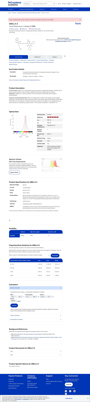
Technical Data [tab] (18, 57)
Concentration (29, 294)
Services (42, 9)
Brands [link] (29, 381)
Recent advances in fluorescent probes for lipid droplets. (28, 334)
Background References (36, 62)
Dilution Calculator (15, 315)
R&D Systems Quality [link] (32, 387)
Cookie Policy (26, 399)
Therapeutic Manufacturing (26, 9)
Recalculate (55, 255)
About (64, 9)
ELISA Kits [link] (11, 381)
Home (9, 12)
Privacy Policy (18, 399)
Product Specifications (42, 60)
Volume (42, 294)
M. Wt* (12, 298)
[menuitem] (9, 13)
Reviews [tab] (55, 57)
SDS (11, 354)
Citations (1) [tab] (37, 57)
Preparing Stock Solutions (15, 62)
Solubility (51, 60)
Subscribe (68, 384)
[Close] (80, 20)
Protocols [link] (48, 383)
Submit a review (14, 29)
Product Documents (35, 29)
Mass (11, 294)
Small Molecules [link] (12, 388)
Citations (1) (24, 29)
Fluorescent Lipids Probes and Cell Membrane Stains (28, 12)
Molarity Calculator (15, 288)
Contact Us (75, 9)
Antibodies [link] (11, 379)
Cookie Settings (68, 398)
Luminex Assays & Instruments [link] (15, 383)
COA (11, 351)
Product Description (14, 60)
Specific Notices (13, 64)
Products (10, 9)
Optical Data (23, 60)
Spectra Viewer (31, 60)
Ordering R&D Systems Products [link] (54, 381)
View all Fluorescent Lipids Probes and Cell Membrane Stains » (24, 80)
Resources (53, 9)
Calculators (26, 62)
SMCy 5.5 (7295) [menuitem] (45, 12)
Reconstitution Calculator (16, 319)
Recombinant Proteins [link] (13, 386)
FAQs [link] (47, 379)
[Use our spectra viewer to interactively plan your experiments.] (52, 165)
